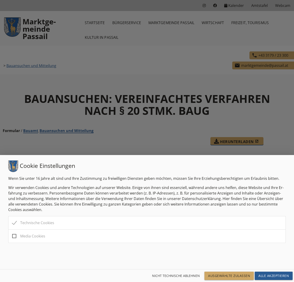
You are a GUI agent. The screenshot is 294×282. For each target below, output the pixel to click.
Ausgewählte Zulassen (229, 276)
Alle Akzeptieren (273, 276)
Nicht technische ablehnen (176, 276)
